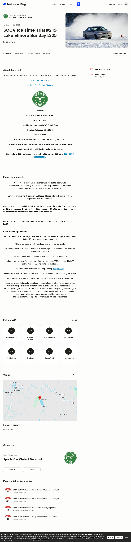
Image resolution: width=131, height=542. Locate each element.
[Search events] (78, 4)
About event (7, 53)
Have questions (120, 53)
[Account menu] (126, 4)
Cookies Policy (81, 538)
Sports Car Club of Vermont (20, 17)
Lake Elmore (9, 42)
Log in (120, 4)
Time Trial (12, 15)
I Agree (110, 537)
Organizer (46, 53)
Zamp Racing (58, 269)
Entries (30, 53)
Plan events (111, 4)
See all (74, 320)
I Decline (119, 537)
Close (127, 537)
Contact (12, 470)
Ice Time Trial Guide (40, 80)
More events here (70, 375)
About (32, 470)
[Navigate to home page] (14, 4)
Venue (37, 53)
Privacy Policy (93, 538)
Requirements (20, 53)
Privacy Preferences (40, 540)
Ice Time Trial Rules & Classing (40, 85)
